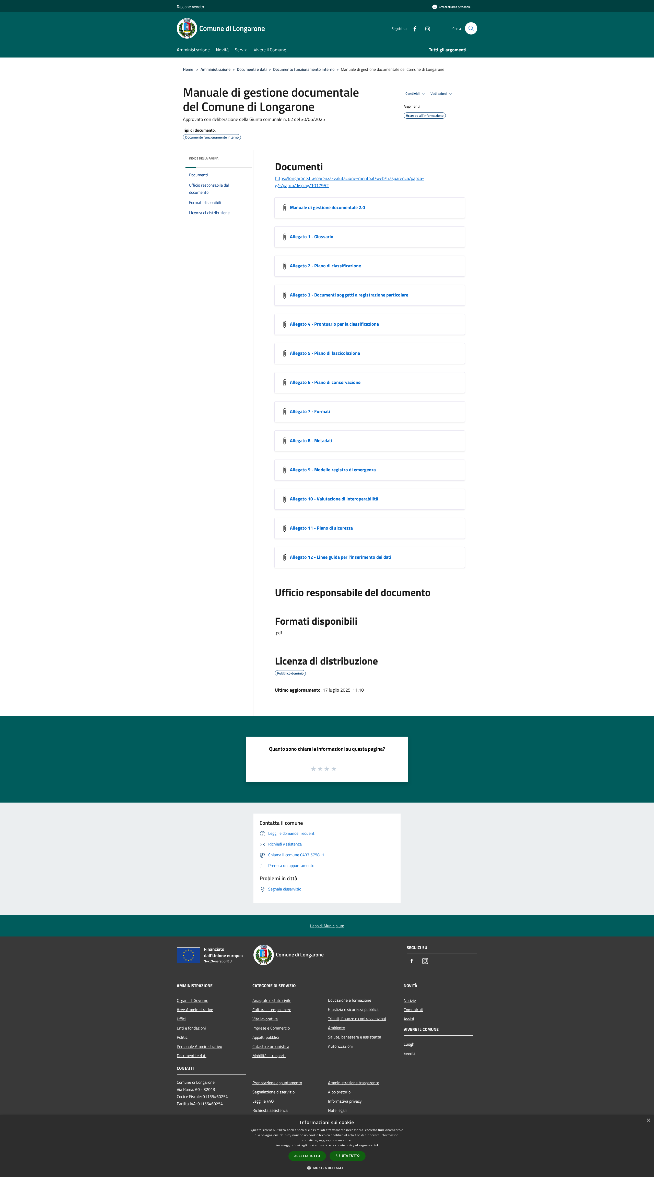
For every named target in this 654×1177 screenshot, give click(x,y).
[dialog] (327, 1146)
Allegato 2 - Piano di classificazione (325, 265)
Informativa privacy (345, 1101)
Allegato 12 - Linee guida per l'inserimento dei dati (340, 557)
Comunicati (413, 1010)
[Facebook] (413, 28)
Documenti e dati (252, 69)
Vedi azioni (438, 93)
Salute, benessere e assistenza (354, 1037)
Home (188, 69)
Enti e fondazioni (191, 1028)
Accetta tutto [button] (307, 1156)
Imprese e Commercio (271, 1028)
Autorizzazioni (340, 1046)
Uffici (181, 1019)
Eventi (409, 1053)
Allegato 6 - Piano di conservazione (325, 382)
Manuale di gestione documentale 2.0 (327, 207)
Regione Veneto (190, 7)
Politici (183, 1037)
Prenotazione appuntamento (277, 1083)
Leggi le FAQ (263, 1101)
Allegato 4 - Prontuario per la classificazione (334, 324)
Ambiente (336, 1028)
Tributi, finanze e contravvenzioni (357, 1018)
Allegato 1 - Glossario (311, 236)
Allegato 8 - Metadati (311, 440)
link (376, 1145)
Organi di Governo (192, 1000)
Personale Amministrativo (199, 1046)
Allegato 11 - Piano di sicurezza (321, 527)
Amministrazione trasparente (353, 1083)
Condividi (412, 93)
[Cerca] (471, 28)
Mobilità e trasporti (269, 1056)
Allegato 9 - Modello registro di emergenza (333, 469)
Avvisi (409, 1019)
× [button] (648, 1120)
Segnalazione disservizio (273, 1092)
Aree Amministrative (195, 1010)
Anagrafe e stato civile (271, 1000)
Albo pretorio (339, 1092)
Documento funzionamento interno (303, 69)
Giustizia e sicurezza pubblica (353, 1009)
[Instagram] (426, 28)
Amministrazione (215, 69)
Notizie (410, 1000)
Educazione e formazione (349, 1000)
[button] (327, 1168)
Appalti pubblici (265, 1037)
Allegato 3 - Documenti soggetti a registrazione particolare (349, 294)
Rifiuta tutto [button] (347, 1155)
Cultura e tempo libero (271, 1010)
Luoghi (409, 1044)
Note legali (337, 1110)
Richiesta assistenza (270, 1110)
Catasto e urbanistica (270, 1046)
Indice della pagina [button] (203, 158)
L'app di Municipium (327, 926)
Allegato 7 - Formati (310, 411)
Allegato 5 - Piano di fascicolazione (325, 353)
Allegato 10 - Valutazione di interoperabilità (334, 498)
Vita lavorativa (265, 1019)
